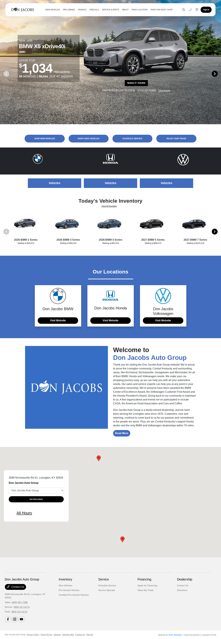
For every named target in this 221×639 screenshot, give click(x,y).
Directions (182, 590)
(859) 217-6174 (22, 607)
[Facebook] (8, 619)
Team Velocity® (175, 635)
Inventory (65, 579)
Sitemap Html (68, 635)
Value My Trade (146, 590)
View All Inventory (109, 206)
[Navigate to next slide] (218, 73)
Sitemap (57, 635)
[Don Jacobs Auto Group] (23, 9)
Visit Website (58, 320)
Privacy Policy (33, 635)
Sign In (206, 10)
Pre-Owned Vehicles (69, 590)
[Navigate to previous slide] (2, 73)
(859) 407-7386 (20, 602)
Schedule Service (107, 585)
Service (103, 579)
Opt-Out (89, 635)
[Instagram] (14, 619)
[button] (99, 458)
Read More (121, 433)
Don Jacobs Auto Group (15, 635)
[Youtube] (21, 619)
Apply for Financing (147, 585)
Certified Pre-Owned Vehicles (74, 595)
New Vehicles (65, 585)
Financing (144, 579)
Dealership (184, 579)
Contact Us (17, 586)
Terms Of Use (46, 635)
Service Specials (106, 590)
